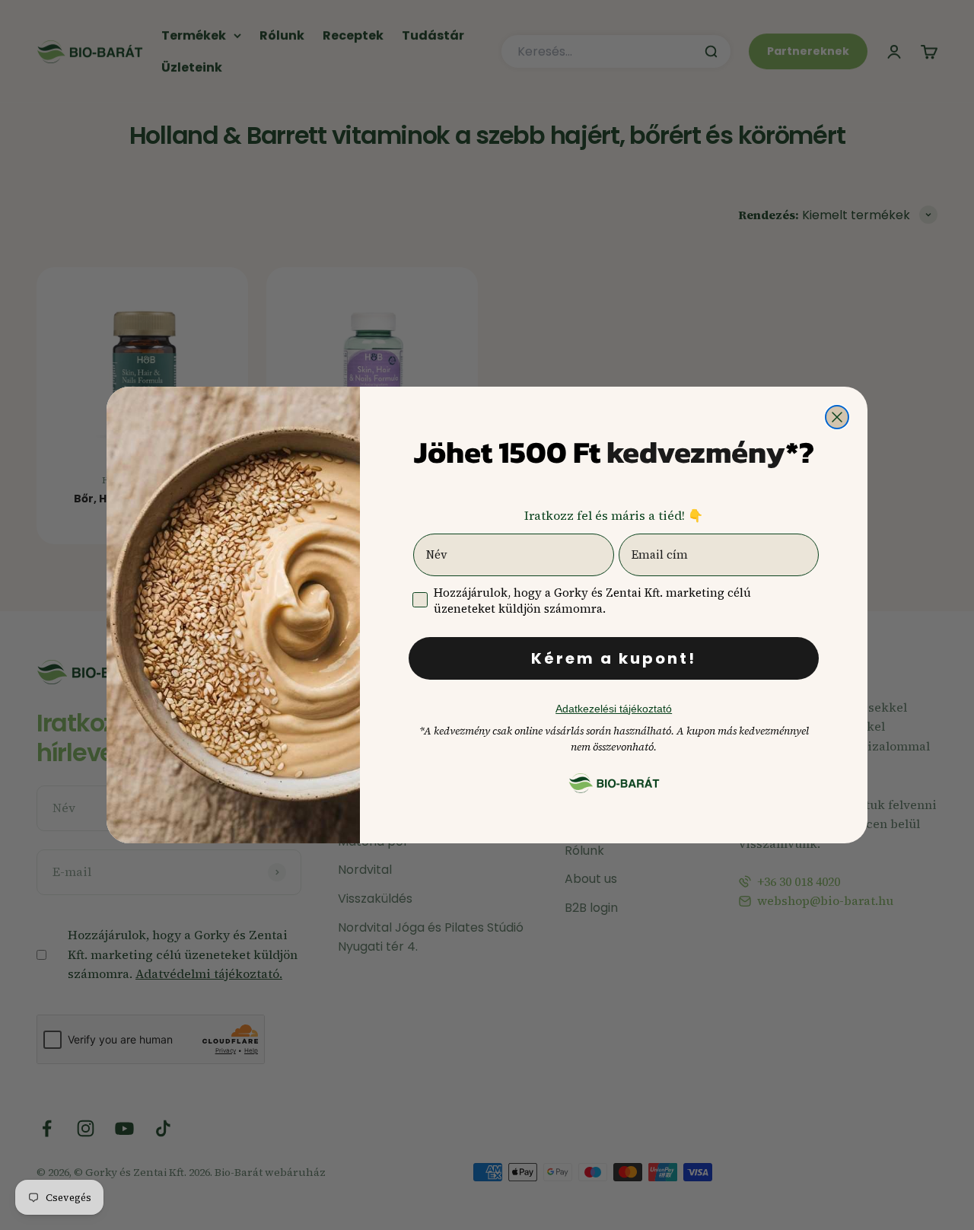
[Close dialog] (837, 417)
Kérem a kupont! (613, 658)
